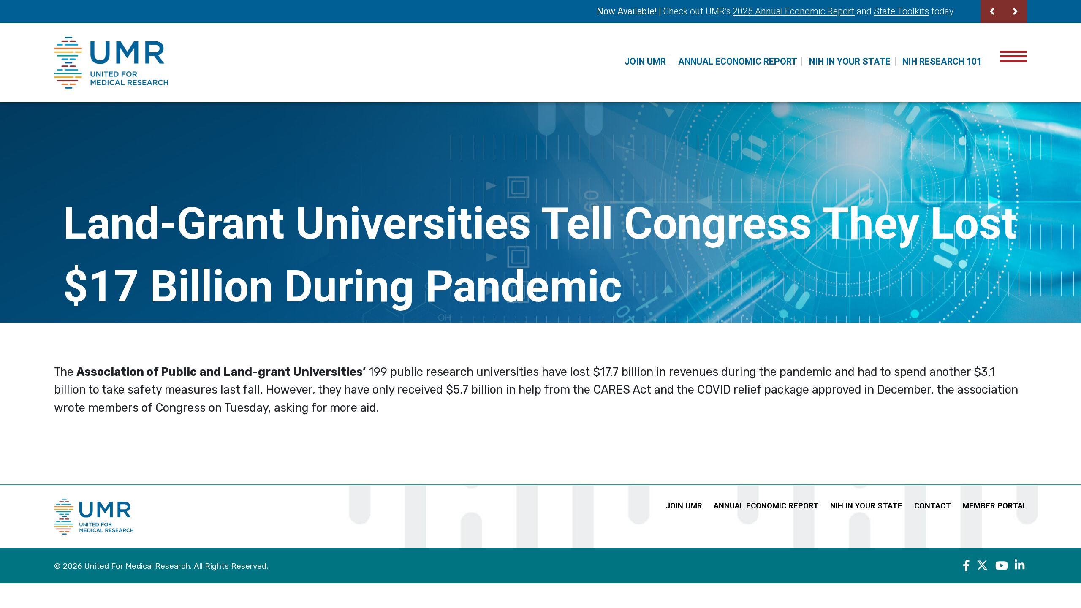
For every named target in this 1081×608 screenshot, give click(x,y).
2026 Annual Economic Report (794, 11)
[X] (982, 565)
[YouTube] (1001, 565)
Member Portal (994, 505)
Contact (932, 505)
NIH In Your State (850, 61)
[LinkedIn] (1019, 565)
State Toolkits (901, 11)
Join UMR (645, 61)
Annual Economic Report (737, 61)
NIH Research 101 (942, 61)
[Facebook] (966, 565)
